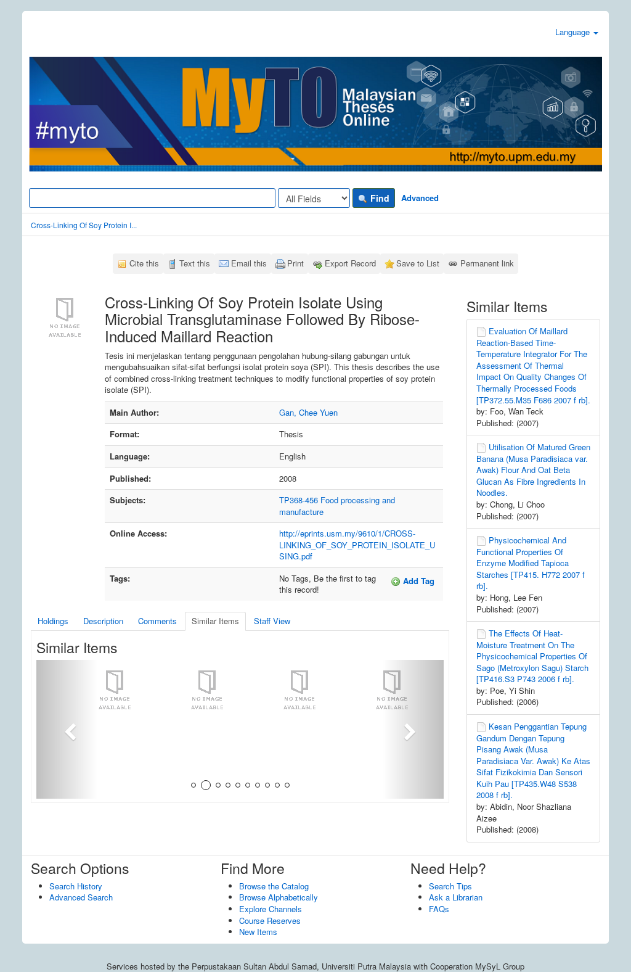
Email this (249, 263)
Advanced (420, 198)
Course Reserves (270, 920)
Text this (194, 263)
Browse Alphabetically (278, 897)
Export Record (350, 263)
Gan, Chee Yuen (308, 412)
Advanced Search (81, 897)
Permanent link (487, 263)
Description (103, 621)
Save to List (417, 263)
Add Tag (417, 581)
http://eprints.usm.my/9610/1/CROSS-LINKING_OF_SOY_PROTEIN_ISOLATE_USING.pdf (357, 544)
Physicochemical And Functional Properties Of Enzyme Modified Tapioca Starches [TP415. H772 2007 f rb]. (530, 562)
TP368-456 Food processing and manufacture (337, 505)
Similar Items (215, 621)
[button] (66, 729)
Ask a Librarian (455, 897)
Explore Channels (270, 909)
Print (295, 263)
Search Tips (450, 886)
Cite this (144, 263)
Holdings (53, 621)
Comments (157, 621)
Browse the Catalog (274, 886)
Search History (75, 886)
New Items (258, 931)
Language (573, 32)
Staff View (272, 621)
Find (378, 198)
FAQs (439, 909)
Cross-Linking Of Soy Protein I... (84, 225)
